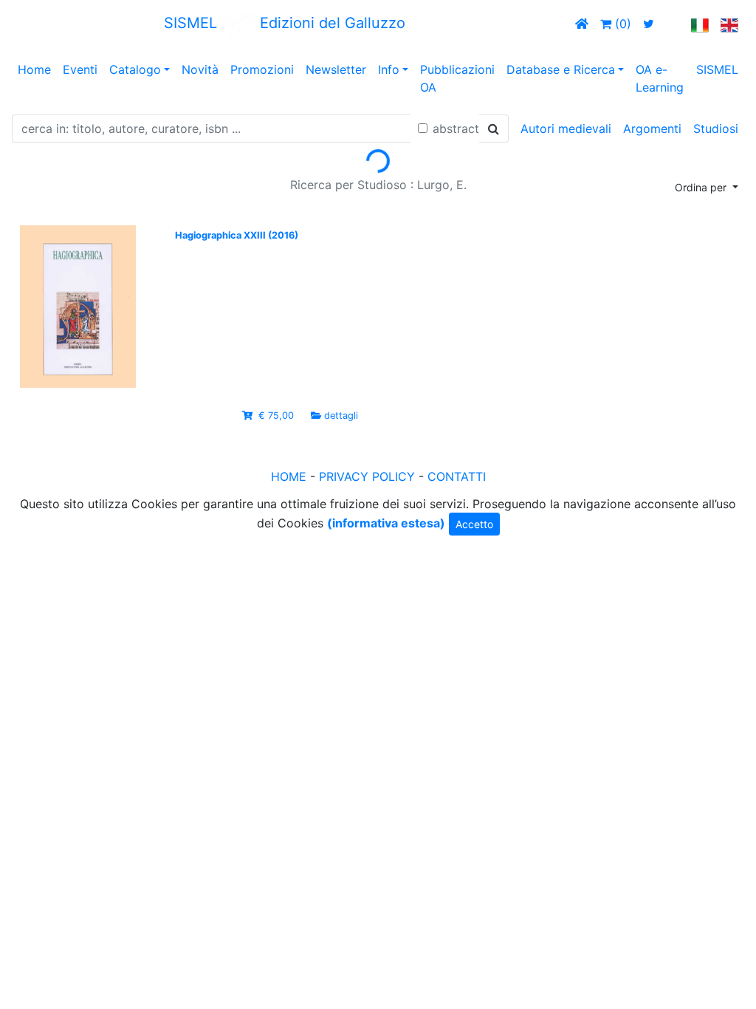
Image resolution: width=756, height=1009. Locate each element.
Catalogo (135, 69)
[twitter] (648, 23)
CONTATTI (456, 476)
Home (34, 69)
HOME (288, 476)
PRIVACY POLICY (367, 476)
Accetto (474, 524)
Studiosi (715, 128)
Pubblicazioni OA (457, 78)
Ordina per (702, 187)
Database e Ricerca (560, 69)
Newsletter (336, 69)
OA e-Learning (660, 78)
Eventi (80, 69)
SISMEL (717, 69)
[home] (581, 23)
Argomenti (652, 128)
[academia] (672, 23)
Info (388, 69)
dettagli (341, 415)
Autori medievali (565, 128)
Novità (200, 69)
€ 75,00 (276, 415)
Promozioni (262, 69)
